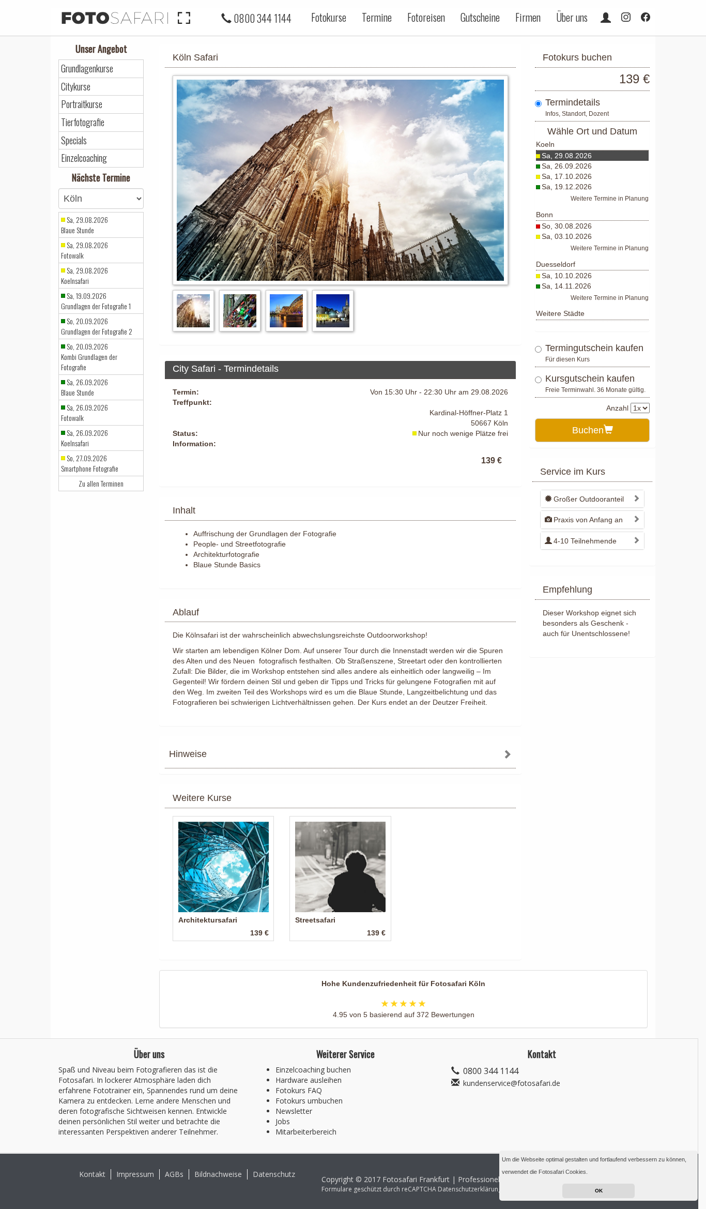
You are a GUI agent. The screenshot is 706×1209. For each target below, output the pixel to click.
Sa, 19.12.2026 (567, 187)
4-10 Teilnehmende (585, 541)
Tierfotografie (82, 122)
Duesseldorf (555, 264)
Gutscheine (480, 17)
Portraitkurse (81, 104)
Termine (377, 17)
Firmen (528, 17)
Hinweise (188, 754)
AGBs (174, 1174)
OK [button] (599, 1190)
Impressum (135, 1174)
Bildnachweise (218, 1174)
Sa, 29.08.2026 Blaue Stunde (84, 225)
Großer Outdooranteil (589, 499)
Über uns (572, 17)
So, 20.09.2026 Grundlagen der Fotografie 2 (96, 326)
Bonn (544, 214)
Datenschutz (274, 1174)
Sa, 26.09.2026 (567, 166)
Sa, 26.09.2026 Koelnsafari (84, 438)
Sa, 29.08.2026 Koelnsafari (84, 275)
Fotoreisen (426, 17)
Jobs (282, 1121)
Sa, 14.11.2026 (566, 286)
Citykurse (75, 86)
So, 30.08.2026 (567, 226)
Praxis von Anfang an (588, 520)
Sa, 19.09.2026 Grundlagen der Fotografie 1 (96, 301)
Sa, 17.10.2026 (567, 176)
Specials (74, 140)
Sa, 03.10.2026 (567, 236)
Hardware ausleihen (308, 1080)
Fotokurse (328, 17)
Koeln (545, 144)
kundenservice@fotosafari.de (511, 1083)
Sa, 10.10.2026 (567, 275)
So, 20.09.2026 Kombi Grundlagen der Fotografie (89, 356)
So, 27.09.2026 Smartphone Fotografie (89, 463)
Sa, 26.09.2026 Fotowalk (84, 412)
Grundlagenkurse (87, 68)
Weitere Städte (560, 313)
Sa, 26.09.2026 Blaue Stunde (84, 387)
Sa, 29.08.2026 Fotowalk (84, 250)
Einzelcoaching (84, 158)
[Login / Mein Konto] (605, 17)
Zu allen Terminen (101, 483)
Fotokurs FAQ (298, 1090)
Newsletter (293, 1111)
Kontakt (92, 1174)
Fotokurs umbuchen (309, 1101)
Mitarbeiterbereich (305, 1132)
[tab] (340, 755)
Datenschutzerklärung (470, 1189)
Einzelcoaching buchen (313, 1070)
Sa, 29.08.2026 (567, 156)
